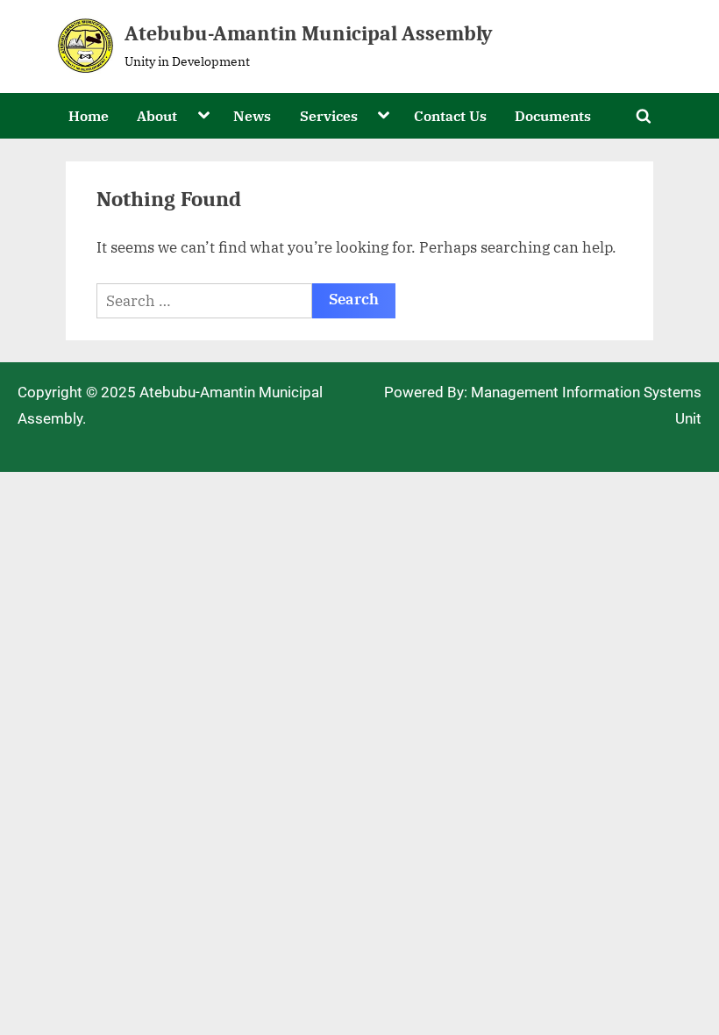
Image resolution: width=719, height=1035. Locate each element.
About (157, 115)
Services (329, 115)
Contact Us (450, 115)
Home (88, 115)
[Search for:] (204, 300)
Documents (553, 115)
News (252, 115)
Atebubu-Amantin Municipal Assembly (309, 34)
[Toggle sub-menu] (203, 116)
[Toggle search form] (643, 116)
